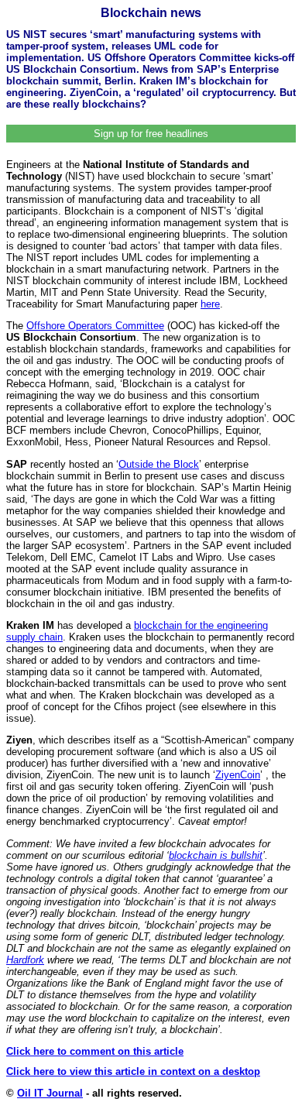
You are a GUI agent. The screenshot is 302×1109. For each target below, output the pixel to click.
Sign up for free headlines (151, 133)
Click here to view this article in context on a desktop (133, 1071)
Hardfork (25, 960)
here (210, 304)
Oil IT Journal (50, 1093)
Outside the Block (158, 464)
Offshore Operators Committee (95, 325)
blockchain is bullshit (216, 855)
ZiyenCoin (237, 775)
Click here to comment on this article (95, 1051)
